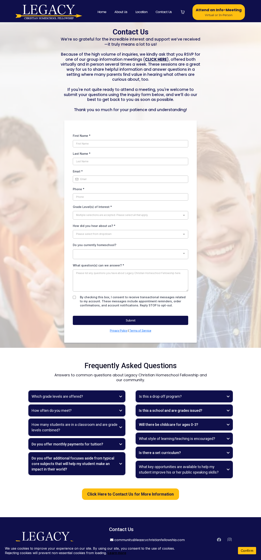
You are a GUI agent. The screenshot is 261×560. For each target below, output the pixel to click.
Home (101, 12)
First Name (82, 135)
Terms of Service (140, 330)
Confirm (247, 551)
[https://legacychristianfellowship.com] (49, 12)
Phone (78, 189)
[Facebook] (219, 540)
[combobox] (130, 215)
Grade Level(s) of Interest (92, 207)
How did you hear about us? (94, 226)
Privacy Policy (118, 330)
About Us (120, 12)
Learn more (117, 553)
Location (141, 12)
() (156, 59)
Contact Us (164, 12)
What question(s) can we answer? (98, 265)
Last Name (82, 153)
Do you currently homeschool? (94, 245)
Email (78, 171)
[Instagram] (229, 540)
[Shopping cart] (183, 12)
